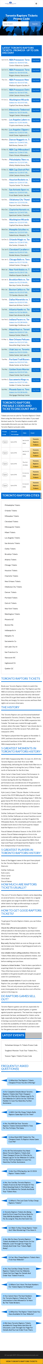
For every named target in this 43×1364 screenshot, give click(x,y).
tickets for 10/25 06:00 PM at (20, 112)
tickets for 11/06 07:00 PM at (20, 152)
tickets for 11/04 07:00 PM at (20, 142)
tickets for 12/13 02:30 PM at (20, 202)
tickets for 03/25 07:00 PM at (20, 372)
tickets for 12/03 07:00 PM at (20, 192)
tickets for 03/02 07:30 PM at (20, 332)
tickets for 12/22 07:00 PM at (20, 222)
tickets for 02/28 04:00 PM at (20, 322)
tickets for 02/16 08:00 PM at (20, 312)
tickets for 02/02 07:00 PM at (20, 302)
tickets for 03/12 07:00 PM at (20, 342)
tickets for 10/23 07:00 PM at (20, 102)
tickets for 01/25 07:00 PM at (20, 292)
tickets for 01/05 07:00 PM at (20, 252)
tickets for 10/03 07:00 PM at (20, 62)
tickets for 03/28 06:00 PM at (20, 392)
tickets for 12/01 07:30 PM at (20, 182)
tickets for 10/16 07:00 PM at (20, 92)
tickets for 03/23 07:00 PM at (20, 362)
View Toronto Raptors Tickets (21, 1361)
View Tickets (36, 60)
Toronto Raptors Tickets (36, 442)
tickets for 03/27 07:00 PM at (20, 382)
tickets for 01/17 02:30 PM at (20, 262)
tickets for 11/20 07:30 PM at (20, 172)
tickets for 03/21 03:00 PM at (20, 352)
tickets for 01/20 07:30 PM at (20, 272)
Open (5, 442)
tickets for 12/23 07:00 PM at (20, 232)
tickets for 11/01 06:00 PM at (20, 122)
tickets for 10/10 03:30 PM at (20, 72)
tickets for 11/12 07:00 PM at (20, 162)
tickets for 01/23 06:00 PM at (20, 282)
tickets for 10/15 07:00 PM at (20, 82)
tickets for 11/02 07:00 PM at (20, 132)
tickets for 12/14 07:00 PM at (20, 212)
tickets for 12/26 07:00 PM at (20, 242)
